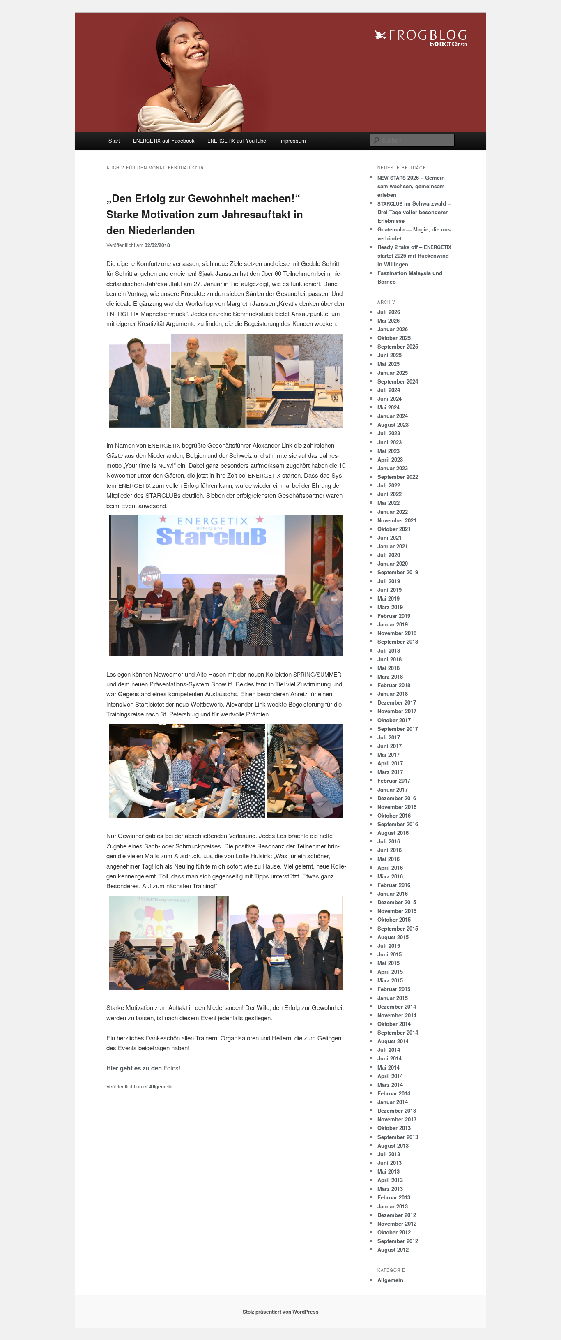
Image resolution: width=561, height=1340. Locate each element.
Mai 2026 (388, 320)
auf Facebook (164, 140)
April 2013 (390, 1180)
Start (114, 140)
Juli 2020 (388, 555)
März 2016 (390, 876)
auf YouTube (236, 140)
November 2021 (396, 520)
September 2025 (397, 346)
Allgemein (160, 1086)
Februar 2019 (393, 615)
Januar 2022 (392, 511)
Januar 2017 (392, 789)
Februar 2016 (393, 885)
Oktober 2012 (394, 1232)
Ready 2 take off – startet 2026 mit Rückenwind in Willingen (414, 255)
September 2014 (397, 1032)
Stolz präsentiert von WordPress (281, 1311)
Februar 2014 (393, 1093)
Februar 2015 (393, 989)
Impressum (292, 140)
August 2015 (393, 937)
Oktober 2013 (394, 1128)
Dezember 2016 (396, 798)
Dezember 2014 (396, 1006)
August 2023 (393, 424)
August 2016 (393, 832)
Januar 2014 (392, 1102)
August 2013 (393, 1145)
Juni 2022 (389, 494)
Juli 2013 (388, 1154)
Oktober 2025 (394, 338)
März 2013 (390, 1188)
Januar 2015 (392, 998)
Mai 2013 (388, 1171)
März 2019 (390, 607)
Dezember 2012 (396, 1215)
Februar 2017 (393, 780)
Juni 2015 (389, 954)
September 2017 (397, 728)
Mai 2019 (388, 598)
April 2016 (390, 867)
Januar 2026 (392, 329)
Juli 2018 (388, 650)
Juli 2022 (388, 485)
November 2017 (396, 711)
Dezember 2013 (396, 1110)
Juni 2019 (389, 590)
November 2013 (396, 1119)
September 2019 (397, 572)
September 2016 (397, 824)
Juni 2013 (389, 1163)
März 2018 (390, 676)
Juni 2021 (389, 537)
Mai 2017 (388, 754)
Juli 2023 (388, 433)
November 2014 (396, 1015)
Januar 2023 (392, 468)
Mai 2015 (388, 963)
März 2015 (390, 980)
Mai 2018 (388, 668)
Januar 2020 (392, 563)
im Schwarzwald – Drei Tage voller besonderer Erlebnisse (414, 211)
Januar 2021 (392, 546)
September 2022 (397, 477)
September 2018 (397, 641)
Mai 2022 (388, 502)
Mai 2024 (388, 407)
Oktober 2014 (394, 1024)
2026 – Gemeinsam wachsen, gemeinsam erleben (411, 186)
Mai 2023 (388, 451)
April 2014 (390, 1076)
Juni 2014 (389, 1058)
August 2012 (393, 1249)
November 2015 (396, 911)
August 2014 (393, 1041)
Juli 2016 (388, 841)
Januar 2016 (392, 893)
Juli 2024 (388, 390)
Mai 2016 (388, 859)
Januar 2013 (392, 1206)
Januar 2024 (392, 416)
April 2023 (390, 459)
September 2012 (397, 1241)
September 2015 (397, 928)
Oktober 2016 (394, 815)
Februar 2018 (393, 685)
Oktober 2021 (394, 529)
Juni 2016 (389, 850)
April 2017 (390, 763)
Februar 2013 (393, 1197)
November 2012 (396, 1223)
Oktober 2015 (394, 919)
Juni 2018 (389, 659)
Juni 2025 (389, 355)
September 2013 (397, 1137)
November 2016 (396, 807)
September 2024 (397, 381)
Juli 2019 (388, 581)
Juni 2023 (389, 442)
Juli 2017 (388, 737)
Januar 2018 (392, 694)
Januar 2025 (392, 373)
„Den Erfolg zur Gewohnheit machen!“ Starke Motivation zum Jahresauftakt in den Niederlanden (204, 214)
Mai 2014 (388, 1067)
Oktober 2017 (394, 720)
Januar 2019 (392, 624)
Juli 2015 (388, 946)
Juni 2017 (389, 746)
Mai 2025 (388, 363)
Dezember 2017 (396, 702)
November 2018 (396, 633)
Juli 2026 (388, 312)
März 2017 (390, 772)
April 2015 (390, 971)
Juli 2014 (388, 1050)
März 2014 (390, 1084)
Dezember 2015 (396, 902)
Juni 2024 (389, 398)
